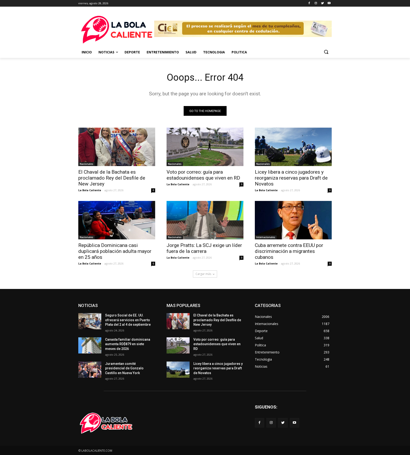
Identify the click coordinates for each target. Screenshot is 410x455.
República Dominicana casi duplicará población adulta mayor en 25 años (114, 251)
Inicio (87, 52)
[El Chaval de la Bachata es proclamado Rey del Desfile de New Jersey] (116, 147)
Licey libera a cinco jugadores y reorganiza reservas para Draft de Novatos (291, 178)
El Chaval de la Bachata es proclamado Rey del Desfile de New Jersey (111, 178)
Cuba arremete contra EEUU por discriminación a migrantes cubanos (289, 251)
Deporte (132, 52)
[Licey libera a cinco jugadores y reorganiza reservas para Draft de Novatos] (293, 147)
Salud (191, 52)
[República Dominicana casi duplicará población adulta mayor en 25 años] (116, 220)
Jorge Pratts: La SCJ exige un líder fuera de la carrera (204, 248)
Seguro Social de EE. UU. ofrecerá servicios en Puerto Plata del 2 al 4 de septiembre (128, 319)
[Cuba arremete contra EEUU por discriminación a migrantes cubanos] (293, 220)
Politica (239, 52)
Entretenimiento (163, 52)
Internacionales (265, 237)
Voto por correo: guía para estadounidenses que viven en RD (203, 175)
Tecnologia (214, 52)
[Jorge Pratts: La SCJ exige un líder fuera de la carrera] (205, 220)
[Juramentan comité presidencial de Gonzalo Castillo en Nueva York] (89, 370)
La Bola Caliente (89, 190)
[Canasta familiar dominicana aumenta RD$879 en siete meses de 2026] (89, 345)
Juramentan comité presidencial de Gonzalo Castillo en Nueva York (124, 368)
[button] (326, 52)
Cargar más (203, 274)
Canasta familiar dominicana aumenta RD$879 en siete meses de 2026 (127, 344)
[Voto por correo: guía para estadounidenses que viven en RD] (205, 147)
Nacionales (86, 164)
